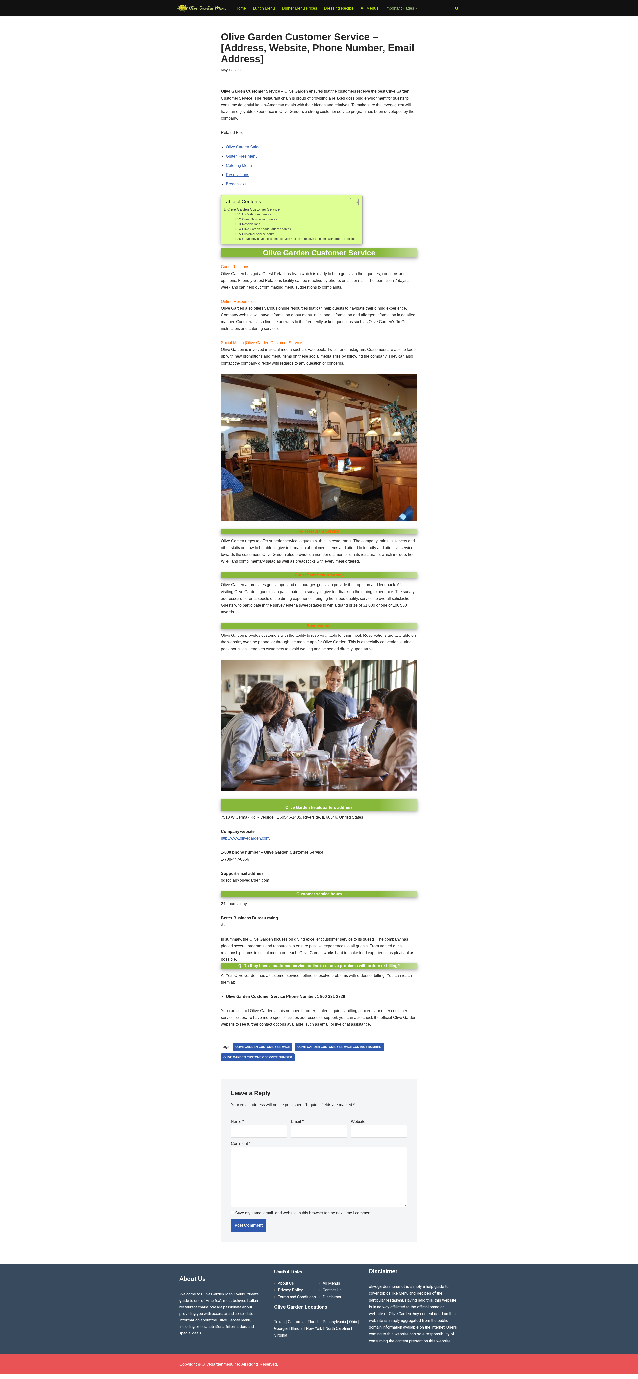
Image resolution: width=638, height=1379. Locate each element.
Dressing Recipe (339, 8)
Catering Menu (239, 165)
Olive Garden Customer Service (253, 209)
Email (297, 1121)
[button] (416, 8)
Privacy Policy (290, 1290)
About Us (286, 1283)
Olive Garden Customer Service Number (257, 1057)
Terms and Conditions (297, 1297)
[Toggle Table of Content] (351, 202)
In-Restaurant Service (257, 214)
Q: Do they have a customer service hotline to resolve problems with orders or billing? (299, 239)
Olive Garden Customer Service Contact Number (339, 1047)
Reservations (237, 175)
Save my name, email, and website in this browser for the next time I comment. (303, 1213)
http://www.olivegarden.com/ (245, 838)
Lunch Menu (264, 8)
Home (240, 8)
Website (358, 1121)
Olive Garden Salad (243, 147)
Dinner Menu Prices (299, 8)
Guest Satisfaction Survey (259, 219)
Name (237, 1121)
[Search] (457, 8)
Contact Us (332, 1290)
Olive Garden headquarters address (266, 229)
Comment (240, 1143)
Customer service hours (258, 234)
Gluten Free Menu (242, 156)
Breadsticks (236, 184)
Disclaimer (332, 1297)
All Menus (369, 8)
